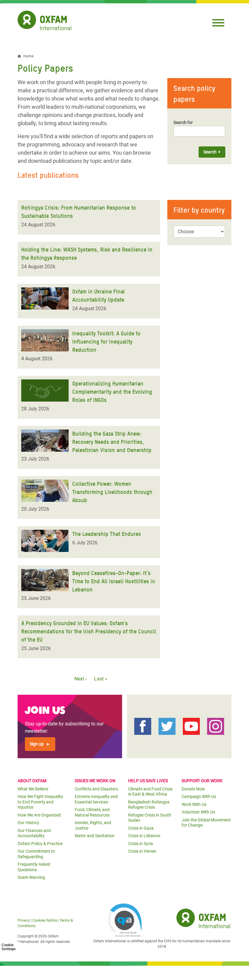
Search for (183, 122)
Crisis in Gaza (141, 828)
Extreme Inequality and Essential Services (96, 799)
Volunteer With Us (198, 812)
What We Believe (33, 788)
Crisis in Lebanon (144, 835)
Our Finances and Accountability (34, 833)
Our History (28, 822)
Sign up (37, 744)
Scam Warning (31, 877)
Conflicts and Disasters (96, 788)
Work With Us (194, 804)
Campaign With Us (199, 796)
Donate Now (193, 788)
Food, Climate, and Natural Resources (92, 812)
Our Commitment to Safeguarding (36, 854)
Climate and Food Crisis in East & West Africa (150, 791)
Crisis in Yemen (142, 851)
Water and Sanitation (94, 835)
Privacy (24, 920)
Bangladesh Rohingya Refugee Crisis (148, 805)
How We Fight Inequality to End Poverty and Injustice (40, 802)
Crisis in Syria (140, 843)
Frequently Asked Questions (34, 867)
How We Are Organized (39, 815)
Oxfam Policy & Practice (40, 843)
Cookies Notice (44, 920)
